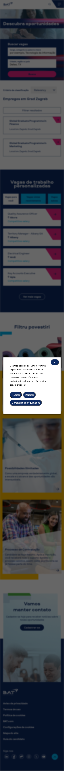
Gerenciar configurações (26, 402)
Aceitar (16, 394)
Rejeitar (29, 394)
